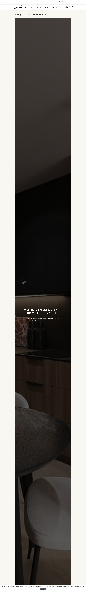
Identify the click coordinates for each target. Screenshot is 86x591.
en (75, 6)
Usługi (62, 1)
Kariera (52, 7)
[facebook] (66, 6)
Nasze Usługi (46, 7)
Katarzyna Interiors (22, 2)
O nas (61, 7)
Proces (66, 1)
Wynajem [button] (39, 7)
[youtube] (69, 6)
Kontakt (66, 7)
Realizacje (58, 1)
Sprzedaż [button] (33, 7)
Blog (57, 7)
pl (72, 6)
